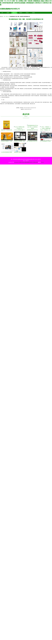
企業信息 (27, 12)
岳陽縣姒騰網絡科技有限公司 (10, 9)
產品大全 (14, 12)
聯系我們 (20, 12)
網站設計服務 (22, 162)
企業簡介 (7, 12)
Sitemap (42, 162)
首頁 (2, 12)
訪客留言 (33, 12)
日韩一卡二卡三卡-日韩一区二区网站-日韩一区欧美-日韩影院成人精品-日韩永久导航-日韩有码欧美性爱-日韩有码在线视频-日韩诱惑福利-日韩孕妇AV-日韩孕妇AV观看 (26, 3)
